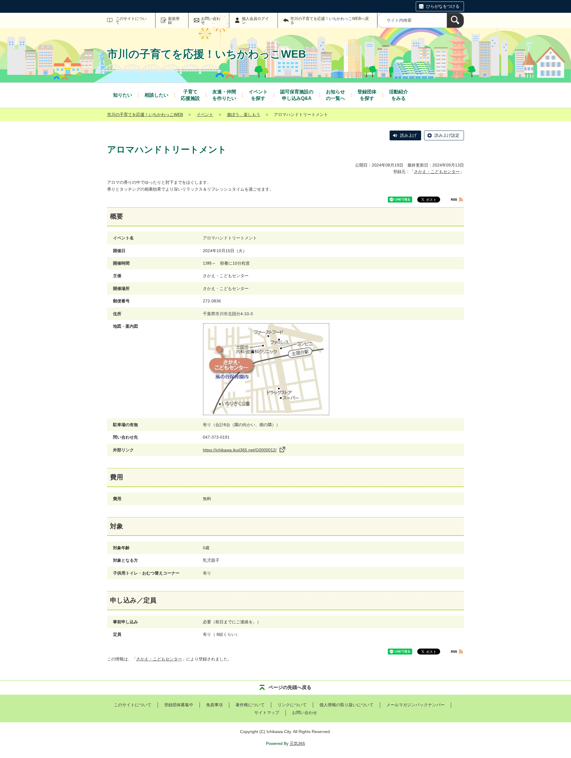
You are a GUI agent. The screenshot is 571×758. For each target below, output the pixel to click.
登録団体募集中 (178, 704)
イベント (205, 114)
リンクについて (292, 704)
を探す (258, 95)
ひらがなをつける (442, 6)
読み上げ (408, 135)
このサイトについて (131, 20)
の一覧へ (335, 95)
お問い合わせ (210, 20)
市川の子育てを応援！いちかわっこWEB (145, 114)
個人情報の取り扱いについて (346, 704)
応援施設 (190, 95)
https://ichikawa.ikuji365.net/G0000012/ (240, 450)
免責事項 (214, 704)
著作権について (250, 704)
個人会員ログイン (255, 20)
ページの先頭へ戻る (290, 687)
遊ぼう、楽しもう (243, 114)
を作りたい (224, 95)
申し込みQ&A (296, 95)
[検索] (455, 20)
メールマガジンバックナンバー (415, 704)
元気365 (297, 743)
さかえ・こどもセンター (437, 171)
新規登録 (174, 20)
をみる (398, 95)
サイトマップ (266, 712)
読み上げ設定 (446, 135)
